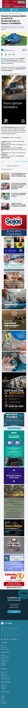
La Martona (3, 673)
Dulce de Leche (4, 671)
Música (2, 698)
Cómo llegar (3, 655)
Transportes (3, 686)
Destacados (4, 668)
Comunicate (4, 642)
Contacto (3, 645)
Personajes (3, 703)
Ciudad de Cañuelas (5, 657)
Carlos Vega (3, 677)
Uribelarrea (3, 658)
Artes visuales (4, 701)
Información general (5, 13)
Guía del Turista (5, 652)
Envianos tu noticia (4, 649)
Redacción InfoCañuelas (21, 161)
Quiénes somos (4, 647)
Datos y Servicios (5, 682)
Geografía (3, 696)
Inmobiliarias (3, 688)
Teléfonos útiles (4, 685)
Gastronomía (3, 662)
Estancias (3, 665)
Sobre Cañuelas (5, 691)
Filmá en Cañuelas (4, 675)
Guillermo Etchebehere (5, 678)
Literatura (3, 700)
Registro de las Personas (13, 165)
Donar (12, 611)
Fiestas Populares (4, 660)
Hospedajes (3, 663)
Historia (2, 694)
